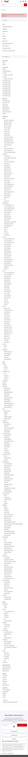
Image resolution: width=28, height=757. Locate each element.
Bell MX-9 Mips (7, 127)
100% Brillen (7, 624)
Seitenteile (6, 486)
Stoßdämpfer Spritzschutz (9, 488)
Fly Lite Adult (7, 289)
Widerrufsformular (6, 48)
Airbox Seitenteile (8, 463)
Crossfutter (4, 675)
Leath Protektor (7, 643)
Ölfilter (5, 414)
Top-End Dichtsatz (8, 516)
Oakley (5, 628)
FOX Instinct (6, 342)
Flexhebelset (7, 446)
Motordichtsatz (7, 518)
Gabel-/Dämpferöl (8, 542)
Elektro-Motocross (6, 668)
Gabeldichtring (7, 401)
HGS (5, 373)
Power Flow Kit (7, 410)
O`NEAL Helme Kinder (9, 611)
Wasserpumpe (7, 535)
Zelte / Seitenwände (6, 111)
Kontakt (4, 36)
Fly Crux (5, 300)
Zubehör (4, 113)
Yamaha (4, 64)
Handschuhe (5, 203)
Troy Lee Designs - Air (8, 204)
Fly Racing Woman (8, 261)
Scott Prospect (7, 156)
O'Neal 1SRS (6, 129)
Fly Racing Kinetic (8, 144)
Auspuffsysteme (6, 371)
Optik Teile (4, 555)
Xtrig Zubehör (7, 431)
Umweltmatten (5, 109)
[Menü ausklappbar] (1, 1)
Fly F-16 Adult (7, 293)
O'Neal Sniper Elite (8, 210)
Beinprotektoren (7, 353)
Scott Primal (6, 163)
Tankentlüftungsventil (9, 578)
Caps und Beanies (6, 689)
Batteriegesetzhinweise (7, 43)
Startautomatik (7, 388)
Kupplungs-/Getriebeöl (9, 546)
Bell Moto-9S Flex (7, 124)
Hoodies (4, 693)
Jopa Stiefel (6, 656)
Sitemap (4, 38)
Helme (3, 118)
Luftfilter (6, 412)
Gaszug (5, 448)
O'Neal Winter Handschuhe (10, 221)
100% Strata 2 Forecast (9, 191)
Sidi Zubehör (7, 323)
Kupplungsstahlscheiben (9, 533)
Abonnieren (22, 725)
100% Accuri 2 (7, 176)
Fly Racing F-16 (7, 253)
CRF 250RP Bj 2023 (6, 91)
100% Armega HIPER (8, 186)
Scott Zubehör (7, 167)
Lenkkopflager (7, 399)
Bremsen (4, 382)
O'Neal (5, 345)
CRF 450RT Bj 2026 (6, 80)
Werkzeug (4, 681)
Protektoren (5, 349)
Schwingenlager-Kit (8, 397)
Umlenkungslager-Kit (8, 405)
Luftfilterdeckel (7, 418)
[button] (20, 1)
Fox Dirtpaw (6, 235)
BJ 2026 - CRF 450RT (8, 74)
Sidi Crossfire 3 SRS (8, 310)
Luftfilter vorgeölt (8, 416)
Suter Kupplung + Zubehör (10, 521)
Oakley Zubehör (7, 174)
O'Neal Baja (6, 285)
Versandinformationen (7, 26)
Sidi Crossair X (7, 317)
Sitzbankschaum (7, 597)
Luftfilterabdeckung (8, 478)
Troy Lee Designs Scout (9, 206)
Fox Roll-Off (6, 201)
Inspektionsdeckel (8, 568)
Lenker (5, 495)
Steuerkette (6, 510)
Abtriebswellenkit (8, 520)
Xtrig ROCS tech (7, 424)
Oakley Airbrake (7, 169)
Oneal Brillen (7, 626)
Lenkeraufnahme (7, 499)
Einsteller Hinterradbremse (10, 561)
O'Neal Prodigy (7, 248)
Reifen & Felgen (5, 580)
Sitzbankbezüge (5, 107)
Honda (3, 62)
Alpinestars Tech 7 (8, 327)
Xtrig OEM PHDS (7, 429)
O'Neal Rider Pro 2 (8, 325)
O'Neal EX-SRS (7, 135)
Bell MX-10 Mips (7, 125)
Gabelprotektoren (8, 465)
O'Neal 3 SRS (7, 133)
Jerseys (4, 236)
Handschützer (7, 467)
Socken (4, 344)
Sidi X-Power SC (7, 319)
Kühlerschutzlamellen (9, 474)
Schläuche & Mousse (8, 587)
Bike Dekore (5, 380)
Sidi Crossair (7, 315)
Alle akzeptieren (14, 731)
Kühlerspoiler (7, 476)
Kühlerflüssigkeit (7, 548)
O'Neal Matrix (7, 214)
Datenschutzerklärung (8, 719)
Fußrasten (4, 420)
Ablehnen (14, 738)
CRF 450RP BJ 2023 (6, 89)
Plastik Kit (6, 482)
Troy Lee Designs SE (8, 240)
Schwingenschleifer (8, 484)
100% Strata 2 (7, 189)
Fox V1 (5, 146)
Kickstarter (6, 450)
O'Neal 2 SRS (7, 131)
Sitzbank (4, 595)
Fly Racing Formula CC (9, 140)
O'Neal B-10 (6, 197)
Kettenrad (6, 367)
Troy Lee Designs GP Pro (9, 208)
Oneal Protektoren (8, 641)
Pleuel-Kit (6, 508)
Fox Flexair (6, 233)
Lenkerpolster (7, 497)
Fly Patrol (6, 298)
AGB (3, 33)
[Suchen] (25, 4)
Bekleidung (4, 603)
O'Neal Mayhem (7, 212)
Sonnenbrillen (5, 691)
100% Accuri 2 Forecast (9, 178)
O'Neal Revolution (8, 225)
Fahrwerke (4, 386)
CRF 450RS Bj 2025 (6, 82)
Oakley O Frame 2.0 (8, 172)
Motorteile (4, 505)
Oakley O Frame (7, 171)
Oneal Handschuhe (8, 632)
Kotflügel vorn (7, 473)
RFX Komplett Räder (8, 591)
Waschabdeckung (8, 491)
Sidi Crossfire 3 (7, 308)
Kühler (5, 456)
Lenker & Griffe (5, 493)
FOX (5, 347)
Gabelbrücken (5, 422)
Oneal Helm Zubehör (8, 137)
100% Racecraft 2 (8, 187)
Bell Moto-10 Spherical (9, 120)
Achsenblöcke (7, 557)
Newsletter (4, 29)
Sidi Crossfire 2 (7, 312)
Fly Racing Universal (8, 265)
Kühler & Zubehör (6, 454)
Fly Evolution (7, 287)
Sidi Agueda (6, 314)
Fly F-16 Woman (7, 295)
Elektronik (4, 384)
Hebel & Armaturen (6, 433)
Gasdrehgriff (7, 452)
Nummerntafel (7, 480)
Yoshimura (6, 377)
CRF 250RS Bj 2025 (6, 84)
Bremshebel (6, 442)
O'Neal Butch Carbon (8, 223)
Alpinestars (6, 266)
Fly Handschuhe (7, 633)
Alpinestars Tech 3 (8, 330)
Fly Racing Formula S (8, 139)
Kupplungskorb (7, 527)
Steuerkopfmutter (8, 576)
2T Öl (5, 540)
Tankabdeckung (7, 489)
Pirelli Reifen (7, 584)
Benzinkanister (5, 684)
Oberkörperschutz (8, 351)
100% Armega (7, 182)
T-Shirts (4, 695)
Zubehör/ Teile (5, 670)
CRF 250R (4, 76)
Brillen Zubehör (7, 195)
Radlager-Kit (6, 395)
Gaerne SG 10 (7, 338)
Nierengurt (6, 357)
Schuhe (4, 697)
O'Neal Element (7, 216)
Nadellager (6, 529)
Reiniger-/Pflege (7, 552)
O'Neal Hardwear (8, 218)
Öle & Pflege (5, 537)
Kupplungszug (7, 444)
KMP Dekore (5, 106)
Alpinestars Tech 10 (8, 332)
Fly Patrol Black (7, 263)
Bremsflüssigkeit (7, 544)
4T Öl (5, 538)
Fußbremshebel (7, 563)
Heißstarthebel (7, 435)
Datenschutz (11, 753)
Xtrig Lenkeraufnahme (9, 427)
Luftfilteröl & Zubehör (8, 550)
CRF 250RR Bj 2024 (6, 88)
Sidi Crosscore (7, 321)
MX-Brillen (4, 154)
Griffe (5, 501)
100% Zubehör (7, 193)
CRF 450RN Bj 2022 (6, 93)
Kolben (5, 506)
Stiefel (3, 306)
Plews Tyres (6, 585)
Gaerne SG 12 (7, 336)
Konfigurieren (14, 735)
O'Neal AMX (6, 219)
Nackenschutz (7, 355)
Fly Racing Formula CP (9, 142)
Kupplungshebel (7, 439)
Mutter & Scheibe (8, 572)
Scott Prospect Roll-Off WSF (10, 157)
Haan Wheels (7, 593)
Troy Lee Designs (7, 620)
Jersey (5, 605)
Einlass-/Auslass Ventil (9, 514)
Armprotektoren (7, 359)
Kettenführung (7, 469)
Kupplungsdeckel (8, 525)
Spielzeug (4, 662)
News (3, 24)
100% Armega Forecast (9, 184)
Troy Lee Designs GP (8, 150)
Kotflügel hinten (7, 471)
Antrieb (4, 363)
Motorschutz (7, 512)
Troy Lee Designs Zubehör (9, 152)
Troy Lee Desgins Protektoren (10, 647)
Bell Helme (6, 617)
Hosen (3, 270)
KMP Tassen (5, 104)
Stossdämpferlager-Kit (9, 403)
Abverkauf (5, 700)
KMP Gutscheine (6, 102)
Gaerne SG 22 (7, 334)
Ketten (5, 365)
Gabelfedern (7, 390)
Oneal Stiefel (7, 654)
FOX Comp (6, 340)
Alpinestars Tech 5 (8, 329)
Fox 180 (5, 231)
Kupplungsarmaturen (8, 441)
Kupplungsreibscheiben (9, 531)
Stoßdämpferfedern (8, 392)
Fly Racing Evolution (8, 259)
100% (5, 229)
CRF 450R (4, 73)
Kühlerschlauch (7, 458)
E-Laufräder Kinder (6, 666)
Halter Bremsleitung (8, 567)
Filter (3, 409)
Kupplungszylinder (8, 570)
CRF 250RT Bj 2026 (6, 71)
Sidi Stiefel (6, 652)
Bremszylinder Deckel (8, 559)
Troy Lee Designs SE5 (8, 148)
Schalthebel (6, 437)
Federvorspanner (8, 407)
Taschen (4, 677)
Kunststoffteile (5, 461)
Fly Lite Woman (7, 297)
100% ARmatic (7, 180)
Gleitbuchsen (7, 394)
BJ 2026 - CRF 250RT (8, 78)
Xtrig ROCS (6, 426)
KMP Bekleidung (6, 100)
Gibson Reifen (7, 582)
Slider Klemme (7, 574)
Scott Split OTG (7, 165)
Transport (4, 679)
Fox (4, 199)
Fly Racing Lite (7, 257)
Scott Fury (6, 159)
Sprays (5, 553)
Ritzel (5, 369)
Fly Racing (6, 227)
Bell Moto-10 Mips (8, 122)
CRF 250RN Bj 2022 (6, 95)
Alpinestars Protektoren (9, 645)
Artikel (3, 69)
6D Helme (6, 613)
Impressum (4, 753)
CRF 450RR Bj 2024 (6, 86)
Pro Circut (6, 375)
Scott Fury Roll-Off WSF (9, 161)
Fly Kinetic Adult (7, 291)
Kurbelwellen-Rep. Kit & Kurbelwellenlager (13, 523)
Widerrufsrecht (5, 45)
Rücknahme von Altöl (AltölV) (8, 50)
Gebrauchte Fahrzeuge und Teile (10, 702)
